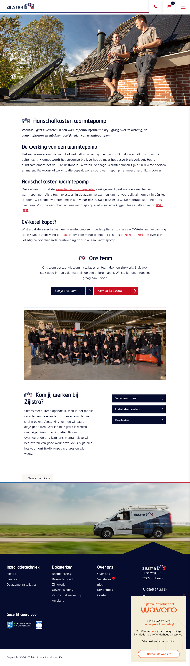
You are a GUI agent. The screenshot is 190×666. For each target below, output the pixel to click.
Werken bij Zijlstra (109, 291)
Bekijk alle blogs (39, 478)
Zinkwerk (58, 584)
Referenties (105, 590)
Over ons (103, 574)
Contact (103, 595)
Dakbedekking (62, 574)
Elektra (11, 574)
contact (62, 235)
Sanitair (12, 579)
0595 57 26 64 (157, 590)
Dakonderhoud (62, 579)
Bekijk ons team (66, 291)
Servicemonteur (126, 398)
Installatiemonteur (127, 409)
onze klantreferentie (135, 235)
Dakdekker (122, 420)
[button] (183, 7)
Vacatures (104, 579)
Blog (100, 584)
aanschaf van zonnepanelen (75, 189)
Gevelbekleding (62, 590)
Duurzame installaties (22, 584)
